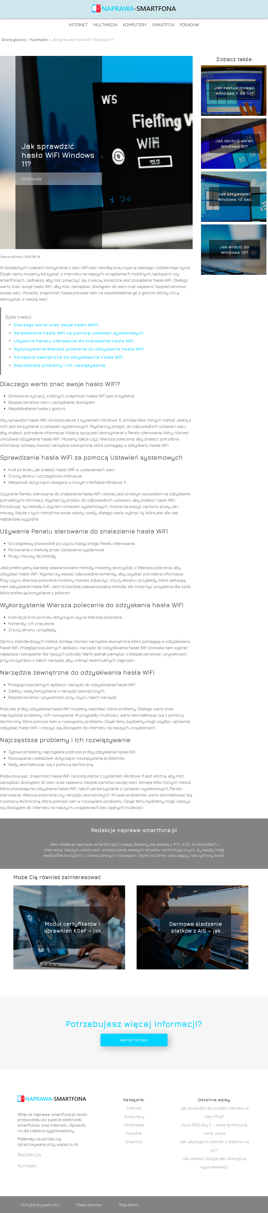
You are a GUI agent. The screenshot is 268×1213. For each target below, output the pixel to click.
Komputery (135, 24)
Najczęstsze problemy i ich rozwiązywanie (59, 365)
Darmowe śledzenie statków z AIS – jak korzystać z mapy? (195, 927)
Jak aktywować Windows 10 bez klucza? (234, 196)
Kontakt (27, 1165)
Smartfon (163, 24)
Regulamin (128, 1204)
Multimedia (105, 24)
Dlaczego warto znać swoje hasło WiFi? (56, 324)
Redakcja (29, 1154)
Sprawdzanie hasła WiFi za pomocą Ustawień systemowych (78, 332)
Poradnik (189, 24)
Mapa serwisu (89, 1204)
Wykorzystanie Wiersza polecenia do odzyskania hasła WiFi (79, 348)
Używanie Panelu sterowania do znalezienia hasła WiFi (74, 340)
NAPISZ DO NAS (134, 1040)
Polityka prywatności (40, 1204)
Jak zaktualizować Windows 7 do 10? (234, 90)
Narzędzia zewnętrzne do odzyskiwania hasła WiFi (68, 357)
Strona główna (13, 39)
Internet (78, 24)
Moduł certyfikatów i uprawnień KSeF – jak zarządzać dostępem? (72, 927)
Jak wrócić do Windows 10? (234, 249)
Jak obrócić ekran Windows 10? (234, 143)
